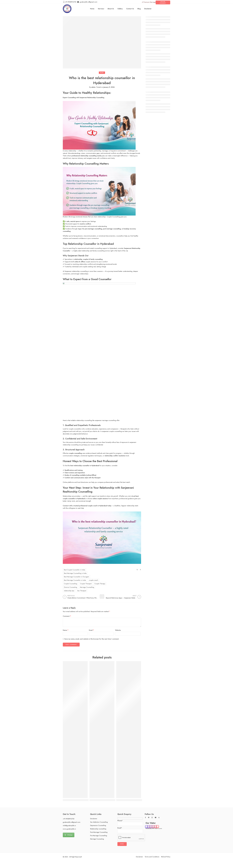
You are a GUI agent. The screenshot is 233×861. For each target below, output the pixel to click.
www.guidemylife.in (69, 829)
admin (93, 87)
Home (92, 9)
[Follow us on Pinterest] (148, 817)
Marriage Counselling (87, 587)
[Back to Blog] (102, 596)
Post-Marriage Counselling (98, 832)
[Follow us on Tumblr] (159, 817)
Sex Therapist (81, 591)
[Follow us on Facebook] (145, 817)
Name (65, 630)
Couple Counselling (70, 584)
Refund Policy (165, 857)
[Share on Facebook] (140, 569)
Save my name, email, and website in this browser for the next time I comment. (91, 639)
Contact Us (130, 9)
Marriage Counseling (97, 839)
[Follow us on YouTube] (155, 817)
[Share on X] (137, 569)
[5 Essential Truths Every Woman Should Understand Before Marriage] (128, 729)
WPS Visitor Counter (157, 828)
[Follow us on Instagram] (152, 817)
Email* (119, 828)
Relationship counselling (98, 829)
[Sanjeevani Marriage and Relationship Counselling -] (67, 8)
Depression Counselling (98, 825)
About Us (110, 9)
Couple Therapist (85, 584)
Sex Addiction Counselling (99, 822)
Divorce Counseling (70, 587)
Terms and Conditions (152, 857)
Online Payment (163, 2)
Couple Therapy (99, 584)
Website (118, 630)
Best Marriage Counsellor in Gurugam (76, 577)
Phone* (120, 821)
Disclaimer (147, 9)
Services (101, 9)
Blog (139, 9)
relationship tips (69, 591)
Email (91, 630)
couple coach (93, 580)
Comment (67, 616)
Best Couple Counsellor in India (74, 570)
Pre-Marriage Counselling (98, 835)
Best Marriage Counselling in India (75, 573)
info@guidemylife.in (69, 825)
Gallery (120, 9)
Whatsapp (69, 835)
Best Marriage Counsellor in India (75, 580)
